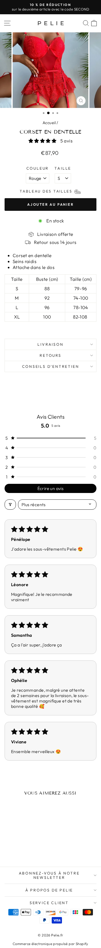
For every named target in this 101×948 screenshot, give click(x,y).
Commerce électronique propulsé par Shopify (50, 944)
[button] (43, 141)
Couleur (37, 168)
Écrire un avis (50, 488)
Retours (50, 355)
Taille (62, 168)
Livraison (50, 344)
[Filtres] (10, 504)
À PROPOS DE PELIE (49, 890)
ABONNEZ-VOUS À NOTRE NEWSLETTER (49, 875)
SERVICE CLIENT (49, 902)
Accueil (49, 122)
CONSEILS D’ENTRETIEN (50, 366)
